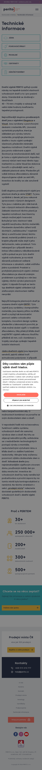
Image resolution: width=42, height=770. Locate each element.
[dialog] (21, 385)
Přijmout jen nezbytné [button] (21, 400)
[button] (21, 405)
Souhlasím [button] (21, 395)
